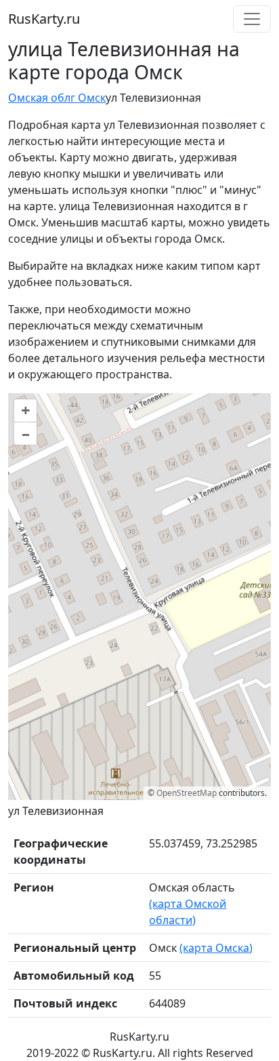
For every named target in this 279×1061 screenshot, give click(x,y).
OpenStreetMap (186, 793)
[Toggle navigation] (252, 19)
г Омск (88, 97)
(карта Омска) (216, 947)
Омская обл (39, 97)
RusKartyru (44, 18)
